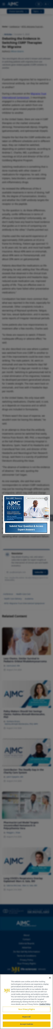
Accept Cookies (26, 1024)
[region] (26, 1001)
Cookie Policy (44, 1004)
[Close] (50, 978)
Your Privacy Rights (26, 1009)
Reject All (26, 1017)
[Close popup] (46, 499)
